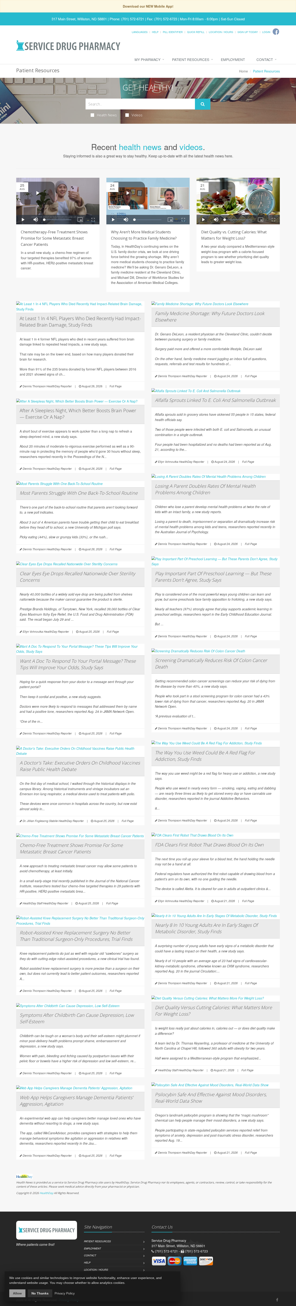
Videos (137, 115)
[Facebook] (276, 31)
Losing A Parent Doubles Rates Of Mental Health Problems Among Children (205, 489)
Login (266, 32)
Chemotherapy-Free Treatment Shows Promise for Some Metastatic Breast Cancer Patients (54, 238)
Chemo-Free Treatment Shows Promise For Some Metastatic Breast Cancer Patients (71, 848)
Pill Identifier (173, 32)
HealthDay (46, 1193)
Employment (233, 59)
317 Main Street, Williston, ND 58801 (79, 18)
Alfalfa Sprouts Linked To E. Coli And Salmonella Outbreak (215, 400)
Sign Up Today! (247, 32)
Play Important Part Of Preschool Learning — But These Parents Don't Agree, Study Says (213, 576)
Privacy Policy (65, 1293)
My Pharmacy (147, 59)
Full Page (116, 386)
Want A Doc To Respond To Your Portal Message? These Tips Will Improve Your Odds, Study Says (78, 664)
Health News (107, 115)
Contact (264, 59)
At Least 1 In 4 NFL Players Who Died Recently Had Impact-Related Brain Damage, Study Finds (80, 321)
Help (155, 32)
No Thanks (40, 1293)
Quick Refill (195, 32)
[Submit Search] (202, 104)
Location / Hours (221, 32)
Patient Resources (190, 59)
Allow (17, 1293)
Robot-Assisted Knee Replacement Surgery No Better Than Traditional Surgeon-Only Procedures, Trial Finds (76, 936)
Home (243, 71)
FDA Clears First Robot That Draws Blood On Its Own (209, 845)
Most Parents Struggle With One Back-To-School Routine (79, 493)
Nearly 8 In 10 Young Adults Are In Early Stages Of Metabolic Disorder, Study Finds (206, 928)
